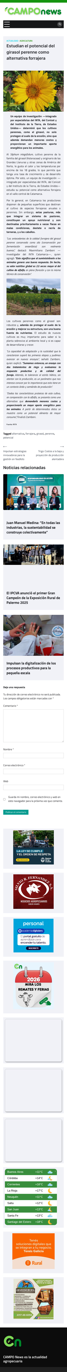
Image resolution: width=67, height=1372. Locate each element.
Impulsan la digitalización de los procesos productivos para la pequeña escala (31, 668)
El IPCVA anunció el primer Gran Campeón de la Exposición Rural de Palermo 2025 (33, 598)
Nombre (8, 749)
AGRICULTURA (26, 41)
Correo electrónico (14, 765)
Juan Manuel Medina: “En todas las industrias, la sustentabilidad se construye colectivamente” (33, 527)
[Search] (59, 24)
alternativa (18, 434)
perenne (49, 434)
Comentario (10, 706)
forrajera (30, 434)
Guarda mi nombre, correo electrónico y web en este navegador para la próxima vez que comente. (35, 799)
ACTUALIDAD (12, 41)
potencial (8, 437)
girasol (40, 434)
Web (5, 781)
